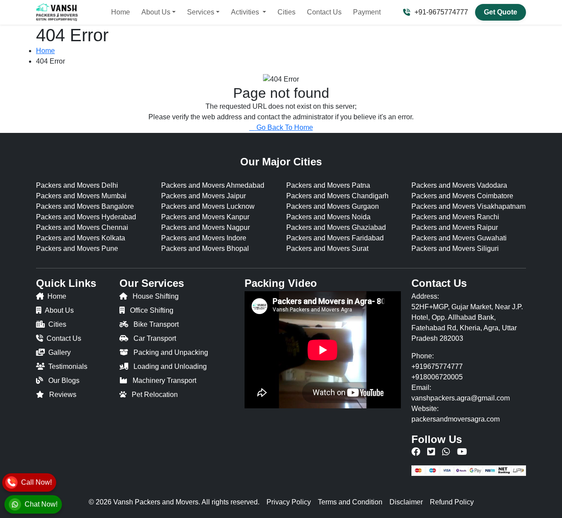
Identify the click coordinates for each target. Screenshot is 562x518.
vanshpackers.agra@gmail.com (460, 398)
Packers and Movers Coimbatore (462, 196)
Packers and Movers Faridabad (335, 238)
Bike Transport (156, 324)
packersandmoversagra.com (455, 419)
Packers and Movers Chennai (82, 227)
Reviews (62, 394)
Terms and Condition (350, 502)
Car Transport (154, 338)
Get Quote (500, 12)
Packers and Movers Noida (328, 217)
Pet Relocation (155, 394)
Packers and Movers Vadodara (459, 185)
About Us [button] (155, 12)
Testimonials (67, 366)
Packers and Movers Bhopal (205, 248)
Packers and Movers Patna (328, 185)
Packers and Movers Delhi (77, 185)
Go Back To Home (284, 127)
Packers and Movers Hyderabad (86, 217)
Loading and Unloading (170, 366)
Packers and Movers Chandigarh (337, 196)
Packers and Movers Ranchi (455, 217)
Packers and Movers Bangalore (85, 206)
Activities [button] (246, 12)
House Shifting (156, 296)
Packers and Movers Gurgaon (332, 206)
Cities (286, 12)
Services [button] (200, 12)
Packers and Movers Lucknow (208, 206)
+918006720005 (437, 377)
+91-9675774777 (441, 12)
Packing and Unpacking (170, 352)
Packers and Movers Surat (327, 248)
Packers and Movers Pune (77, 248)
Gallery (59, 352)
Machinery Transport (164, 380)
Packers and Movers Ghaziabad (336, 227)
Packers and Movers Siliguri (455, 248)
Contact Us (324, 12)
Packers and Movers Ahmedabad (212, 185)
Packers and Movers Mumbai (81, 196)
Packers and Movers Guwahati (459, 238)
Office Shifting (151, 310)
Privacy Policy (289, 502)
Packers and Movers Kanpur (205, 217)
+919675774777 (437, 366)
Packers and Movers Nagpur (205, 227)
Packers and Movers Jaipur (203, 196)
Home (120, 12)
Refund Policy (452, 502)
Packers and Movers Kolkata (80, 238)
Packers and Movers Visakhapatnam (468, 206)
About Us (59, 310)
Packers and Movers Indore (203, 238)
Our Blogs (63, 380)
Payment (367, 12)
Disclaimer (406, 502)
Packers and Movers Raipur (454, 227)
